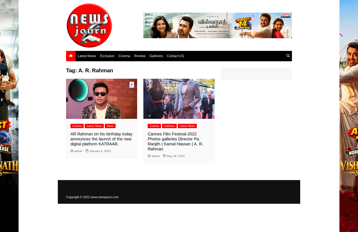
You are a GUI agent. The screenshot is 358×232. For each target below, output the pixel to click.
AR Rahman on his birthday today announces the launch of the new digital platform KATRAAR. (101, 139)
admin (78, 151)
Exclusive (107, 56)
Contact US (175, 56)
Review (139, 56)
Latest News (87, 56)
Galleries (156, 56)
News (110, 126)
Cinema (124, 56)
